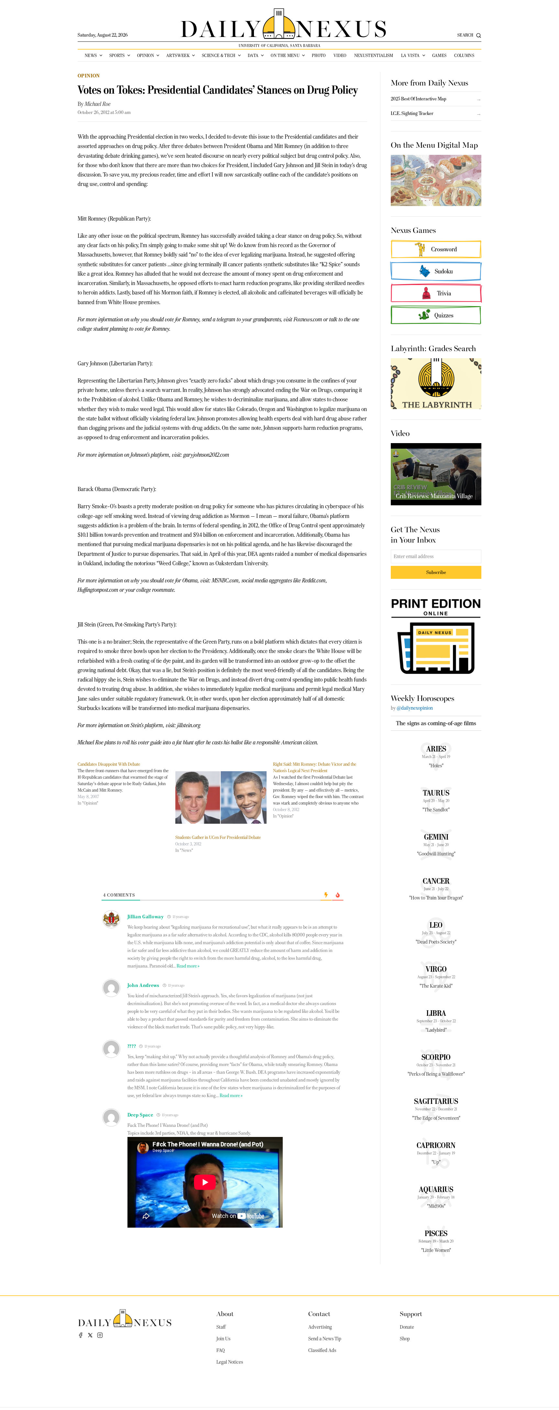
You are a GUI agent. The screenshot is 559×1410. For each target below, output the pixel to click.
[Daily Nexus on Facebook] (80, 1335)
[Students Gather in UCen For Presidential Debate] (221, 797)
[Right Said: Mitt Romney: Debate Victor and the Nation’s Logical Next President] (322, 790)
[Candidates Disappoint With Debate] (126, 783)
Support (411, 1313)
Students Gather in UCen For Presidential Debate (218, 837)
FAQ (220, 1350)
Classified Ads (322, 1350)
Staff (220, 1327)
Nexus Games (413, 229)
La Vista (410, 55)
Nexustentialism (373, 55)
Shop (405, 1339)
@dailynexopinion (415, 708)
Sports (117, 55)
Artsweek (178, 55)
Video (340, 55)
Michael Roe (98, 104)
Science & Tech (219, 55)
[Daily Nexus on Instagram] (100, 1335)
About (225, 1313)
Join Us (223, 1339)
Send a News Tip (324, 1339)
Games (439, 55)
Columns (464, 55)
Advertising (320, 1327)
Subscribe (436, 572)
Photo (319, 55)
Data (253, 55)
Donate (407, 1327)
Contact (319, 1313)
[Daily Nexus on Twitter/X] (90, 1335)
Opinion (145, 55)
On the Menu (285, 55)
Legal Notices (229, 1362)
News (91, 55)
